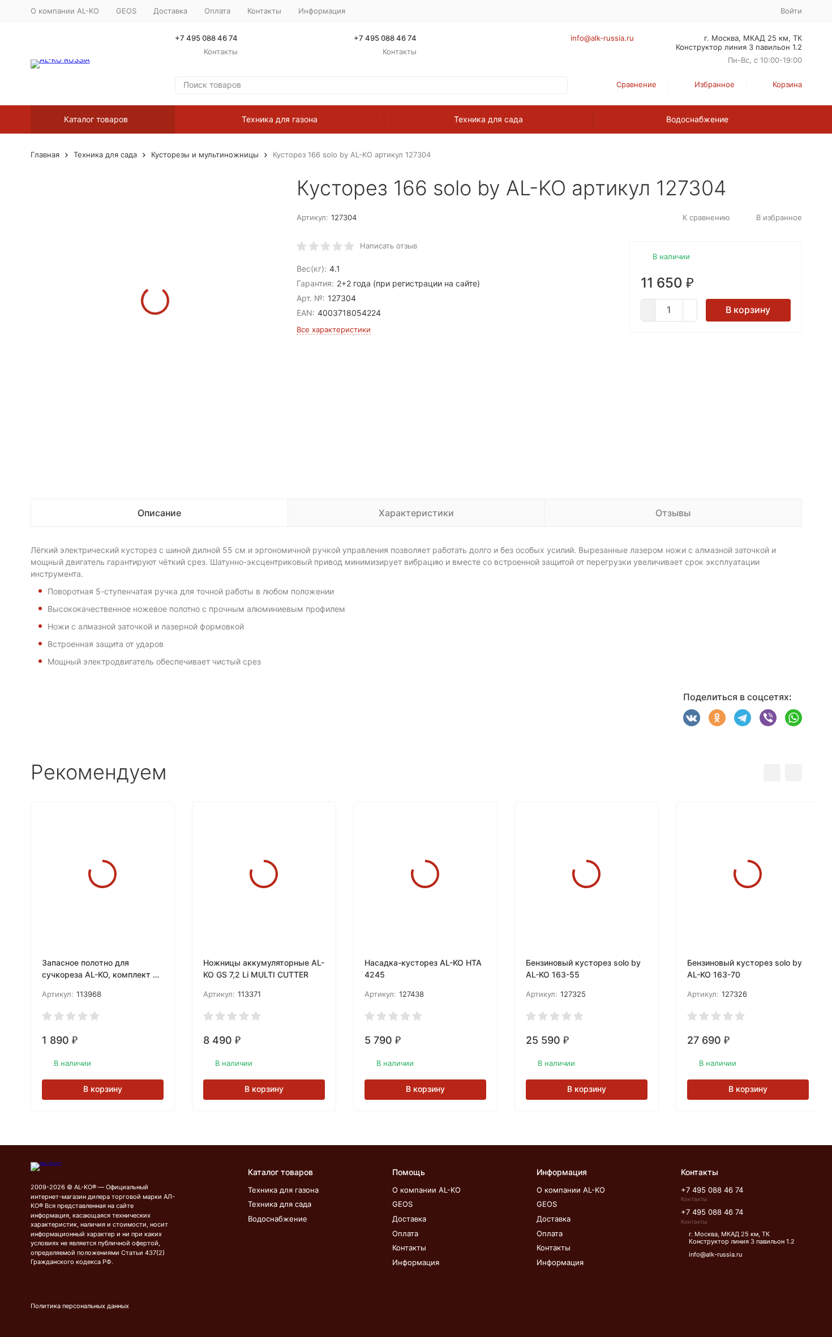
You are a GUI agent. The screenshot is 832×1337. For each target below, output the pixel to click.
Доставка (170, 10)
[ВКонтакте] (691, 717)
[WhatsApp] (793, 717)
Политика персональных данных (80, 1306)
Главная (45, 154)
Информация (415, 1262)
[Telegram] (742, 717)
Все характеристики (334, 329)
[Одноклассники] (717, 717)
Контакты (264, 10)
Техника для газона (280, 119)
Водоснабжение (697, 119)
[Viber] (768, 717)
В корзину (748, 309)
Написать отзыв (388, 245)
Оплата (217, 10)
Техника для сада (488, 119)
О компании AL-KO (65, 10)
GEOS (126, 10)
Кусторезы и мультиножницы (205, 154)
